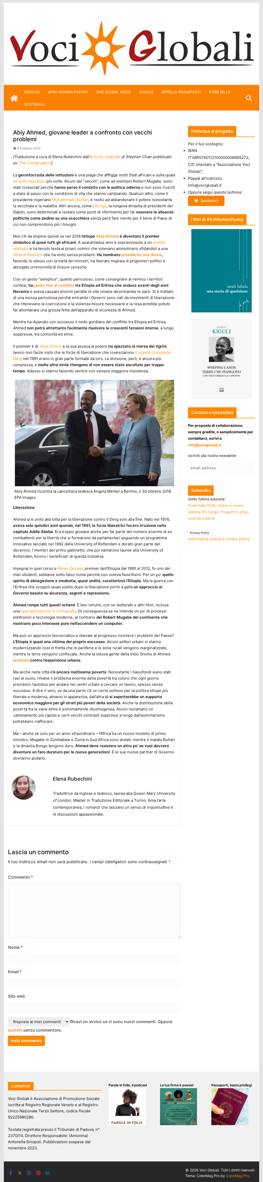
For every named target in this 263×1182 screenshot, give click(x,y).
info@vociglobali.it (204, 445)
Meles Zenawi (70, 568)
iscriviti (15, 1030)
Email (15, 971)
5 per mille (219, 92)
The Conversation (34, 162)
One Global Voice (113, 92)
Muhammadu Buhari (70, 199)
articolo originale (105, 156)
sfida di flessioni (28, 254)
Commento (20, 877)
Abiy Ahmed (107, 236)
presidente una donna (141, 254)
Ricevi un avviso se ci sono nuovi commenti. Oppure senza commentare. (90, 1026)
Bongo (101, 205)
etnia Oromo (50, 346)
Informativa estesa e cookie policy (219, 538)
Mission (32, 92)
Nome (15, 947)
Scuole (146, 92)
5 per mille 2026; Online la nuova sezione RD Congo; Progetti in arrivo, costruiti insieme (219, 511)
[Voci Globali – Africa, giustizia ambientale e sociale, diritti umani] (131, 17)
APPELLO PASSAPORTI (181, 92)
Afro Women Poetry (68, 92)
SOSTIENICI (34, 104)
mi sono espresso (29, 181)
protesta (21, 660)
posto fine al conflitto (54, 285)
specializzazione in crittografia (48, 611)
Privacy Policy (199, 533)
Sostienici (209, 200)
